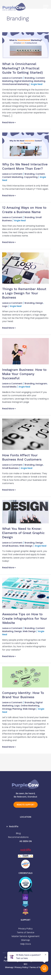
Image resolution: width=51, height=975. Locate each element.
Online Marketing (30, 705)
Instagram (41, 383)
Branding (30, 77)
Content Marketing (12, 177)
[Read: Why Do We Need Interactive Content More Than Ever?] (25, 145)
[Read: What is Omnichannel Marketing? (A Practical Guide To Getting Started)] (25, 45)
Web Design (26, 545)
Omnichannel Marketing (15, 84)
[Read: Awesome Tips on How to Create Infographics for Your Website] (25, 593)
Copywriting (31, 177)
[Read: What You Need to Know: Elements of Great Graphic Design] (25, 511)
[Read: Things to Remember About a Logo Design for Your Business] (25, 267)
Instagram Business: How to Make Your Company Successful (24, 374)
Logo (5, 306)
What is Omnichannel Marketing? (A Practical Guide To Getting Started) (22, 68)
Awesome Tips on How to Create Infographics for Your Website (24, 618)
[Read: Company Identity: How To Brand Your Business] (25, 676)
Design (39, 303)
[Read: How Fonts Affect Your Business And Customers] (25, 434)
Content (40, 173)
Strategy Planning (12, 708)
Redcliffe (13, 826)
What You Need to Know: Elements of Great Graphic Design (23, 533)
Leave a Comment (12, 77)
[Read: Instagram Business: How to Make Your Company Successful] (25, 351)
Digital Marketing (23, 81)
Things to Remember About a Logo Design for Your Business (24, 293)
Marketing (39, 81)
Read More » (9, 122)
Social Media (9, 386)
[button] (25, 826)
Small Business (10, 468)
